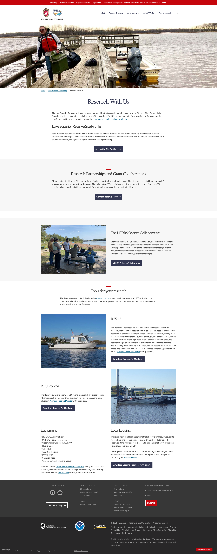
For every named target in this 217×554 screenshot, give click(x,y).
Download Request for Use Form (128, 359)
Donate (151, 503)
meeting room (102, 298)
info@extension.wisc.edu (157, 527)
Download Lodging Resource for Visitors (132, 465)
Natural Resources (153, 2)
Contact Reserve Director (108, 196)
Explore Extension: (83, 2)
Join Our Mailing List (57, 505)
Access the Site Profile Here (109, 149)
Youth (164, 2)
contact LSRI (63, 472)
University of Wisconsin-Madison (62, 2)
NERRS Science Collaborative (126, 263)
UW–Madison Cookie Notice (81, 551)
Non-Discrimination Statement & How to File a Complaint (141, 530)
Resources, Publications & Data (157, 485)
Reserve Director (131, 457)
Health (142, 2)
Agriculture (97, 2)
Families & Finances (131, 2)
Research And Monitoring (57, 90)
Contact (148, 495)
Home (43, 90)
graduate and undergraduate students (110, 119)
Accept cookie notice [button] (204, 549)
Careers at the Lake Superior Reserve (159, 490)
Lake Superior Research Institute (70, 466)
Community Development (113, 2)
